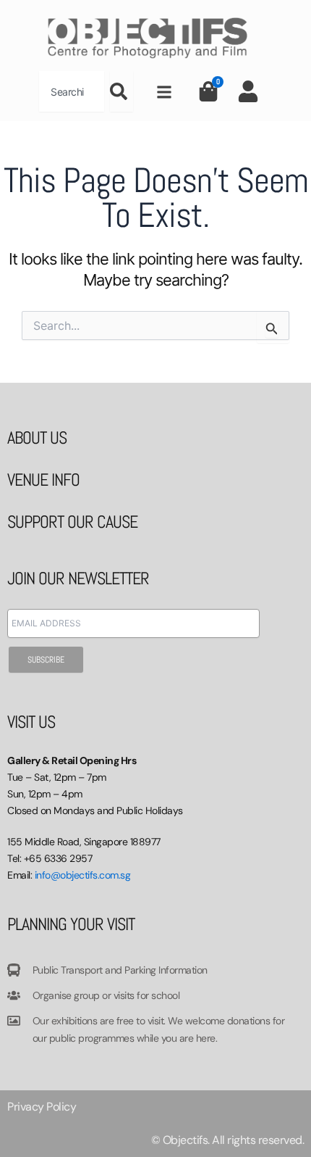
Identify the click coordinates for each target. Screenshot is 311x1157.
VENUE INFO (43, 479)
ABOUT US (37, 437)
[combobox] (71, 91)
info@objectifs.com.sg (83, 875)
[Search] (121, 91)
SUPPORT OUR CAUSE (72, 521)
